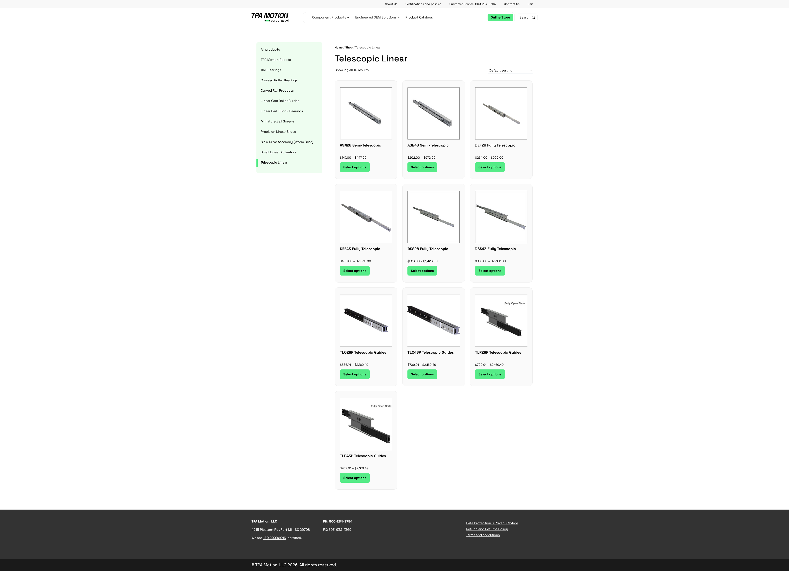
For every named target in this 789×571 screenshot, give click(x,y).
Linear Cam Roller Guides (280, 101)
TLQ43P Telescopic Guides (430, 352)
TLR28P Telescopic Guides (498, 352)
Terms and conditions (483, 535)
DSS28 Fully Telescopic (427, 248)
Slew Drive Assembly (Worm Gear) (287, 142)
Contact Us (511, 4)
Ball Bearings (271, 70)
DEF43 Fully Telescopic (360, 248)
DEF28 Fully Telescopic (495, 145)
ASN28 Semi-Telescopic (360, 145)
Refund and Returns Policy (487, 529)
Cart (530, 4)
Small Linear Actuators (278, 152)
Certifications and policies (423, 4)
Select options (354, 167)
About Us (390, 4)
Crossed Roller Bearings (279, 80)
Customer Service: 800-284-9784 (472, 4)
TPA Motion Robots (276, 60)
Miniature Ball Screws (277, 121)
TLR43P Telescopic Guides (363, 455)
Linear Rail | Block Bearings (282, 111)
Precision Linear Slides (278, 131)
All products (270, 49)
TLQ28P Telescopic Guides (363, 352)
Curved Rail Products (277, 90)
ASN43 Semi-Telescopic (428, 145)
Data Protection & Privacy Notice (492, 523)
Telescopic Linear (274, 162)
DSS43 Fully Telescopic (495, 248)
